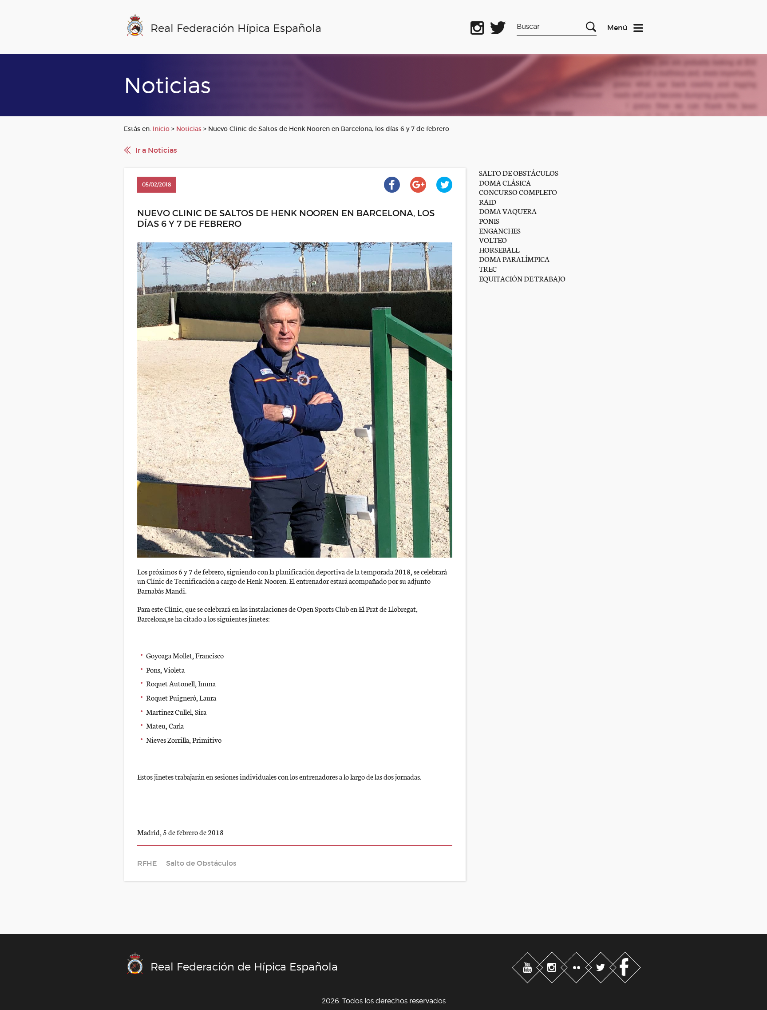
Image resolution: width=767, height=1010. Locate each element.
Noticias (189, 129)
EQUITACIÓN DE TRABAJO (522, 278)
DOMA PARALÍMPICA (514, 258)
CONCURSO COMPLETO (518, 191)
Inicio (161, 129)
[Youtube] (528, 966)
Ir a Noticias (156, 150)
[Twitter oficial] (498, 26)
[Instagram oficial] (477, 26)
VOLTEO (493, 239)
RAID (487, 201)
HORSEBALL (499, 249)
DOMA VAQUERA (508, 211)
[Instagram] (553, 966)
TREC (488, 268)
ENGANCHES (500, 230)
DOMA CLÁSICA (505, 182)
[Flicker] (577, 966)
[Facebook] (625, 966)
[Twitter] (601, 966)
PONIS (489, 220)
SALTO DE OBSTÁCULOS (518, 172)
